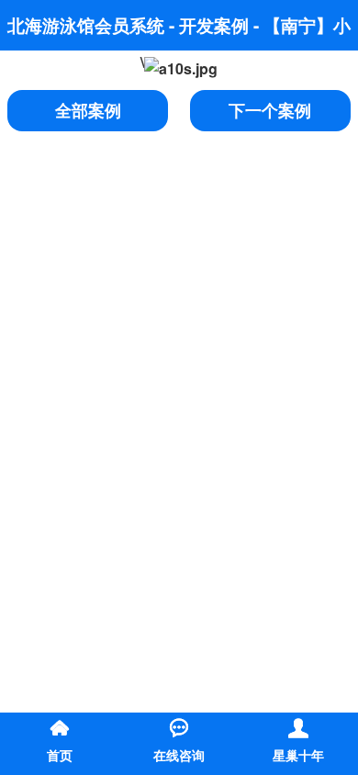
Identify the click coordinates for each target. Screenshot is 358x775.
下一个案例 (270, 110)
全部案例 (88, 110)
